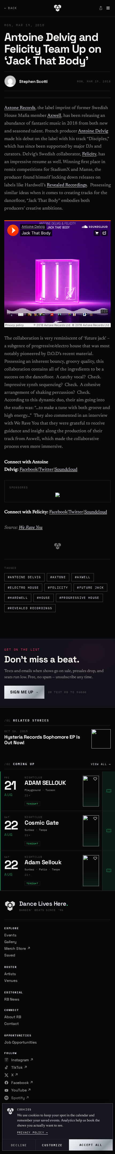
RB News (11, 999)
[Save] (95, 779)
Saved (9, 955)
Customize (52, 1144)
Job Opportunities (20, 1042)
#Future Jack (90, 587)
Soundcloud (66, 470)
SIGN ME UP (24, 691)
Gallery (10, 941)
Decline (19, 1144)
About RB (12, 1016)
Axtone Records (19, 108)
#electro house (23, 587)
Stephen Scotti (33, 81)
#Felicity (58, 587)
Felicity (89, 154)
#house (43, 598)
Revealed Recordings (67, 185)
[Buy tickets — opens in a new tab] (108, 791)
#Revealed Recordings (30, 608)
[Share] (101, 8)
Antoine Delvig (93, 131)
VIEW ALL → (101, 764)
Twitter (46, 470)
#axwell (82, 577)
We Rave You (31, 528)
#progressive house (79, 598)
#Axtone (58, 577)
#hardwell (18, 598)
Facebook (29, 470)
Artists (10, 973)
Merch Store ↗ (17, 948)
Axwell (54, 116)
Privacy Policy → (32, 1132)
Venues (10, 980)
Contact (11, 1023)
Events (10, 935)
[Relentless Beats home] (57, 8)
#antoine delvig (24, 577)
